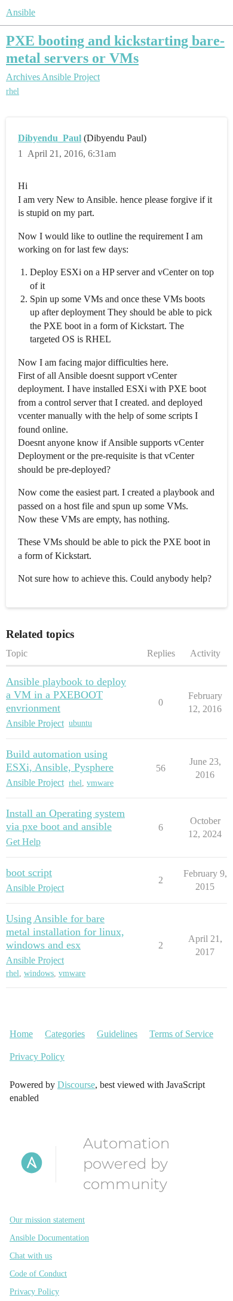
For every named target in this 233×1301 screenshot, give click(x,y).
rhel (12, 91)
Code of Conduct (38, 1273)
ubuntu (80, 723)
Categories (65, 1034)
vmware (100, 783)
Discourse (76, 1085)
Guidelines (117, 1034)
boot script (29, 873)
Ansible (20, 12)
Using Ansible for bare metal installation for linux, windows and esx (65, 932)
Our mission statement (47, 1219)
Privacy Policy (37, 1056)
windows (39, 973)
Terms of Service (181, 1034)
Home (21, 1034)
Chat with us (31, 1255)
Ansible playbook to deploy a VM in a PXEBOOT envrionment (66, 695)
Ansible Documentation (49, 1237)
